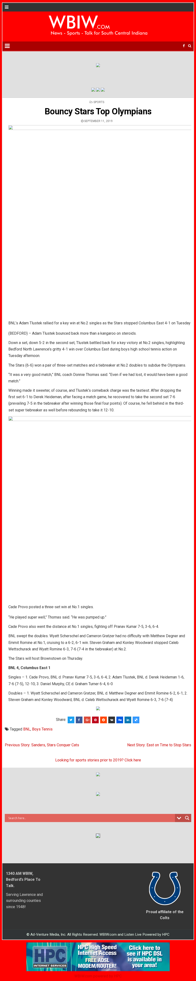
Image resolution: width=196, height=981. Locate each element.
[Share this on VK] (111, 720)
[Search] (189, 45)
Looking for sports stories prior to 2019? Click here (98, 760)
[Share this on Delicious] (136, 720)
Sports (98, 102)
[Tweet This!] (71, 720)
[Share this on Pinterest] (95, 720)
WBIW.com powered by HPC (98, 976)
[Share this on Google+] (87, 720)
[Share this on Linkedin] (128, 720)
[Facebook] (184, 45)
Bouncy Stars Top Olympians (98, 111)
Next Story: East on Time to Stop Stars (159, 745)
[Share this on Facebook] (79, 720)
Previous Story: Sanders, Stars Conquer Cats (42, 745)
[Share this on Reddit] (103, 720)
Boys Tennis (42, 729)
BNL (26, 729)
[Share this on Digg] (119, 720)
